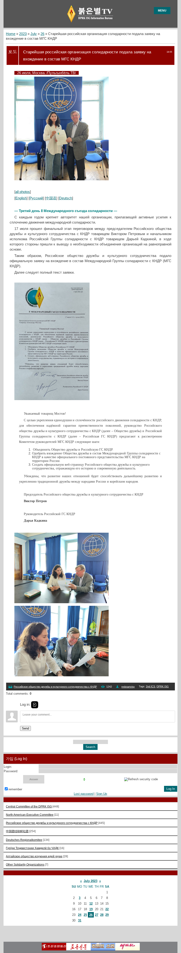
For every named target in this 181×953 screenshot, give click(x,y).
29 (107, 915)
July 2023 (90, 881)
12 (91, 903)
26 (42, 34)
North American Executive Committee (29, 814)
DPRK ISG (162, 686)
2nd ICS (150, 686)
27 (96, 915)
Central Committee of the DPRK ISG (29, 806)
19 (91, 909)
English (21, 198)
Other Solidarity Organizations (25, 864)
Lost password (84, 793)
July (33, 34)
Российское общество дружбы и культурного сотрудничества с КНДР (55, 686)
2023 (23, 34)
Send (25, 728)
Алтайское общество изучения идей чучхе (34, 856)
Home (10, 34)
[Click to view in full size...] (61, 179)
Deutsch (65, 198)
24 (79, 915)
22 (107, 909)
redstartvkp (128, 686)
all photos (22, 192)
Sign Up (101, 793)
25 (85, 915)
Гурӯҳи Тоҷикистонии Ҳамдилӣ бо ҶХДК (32, 848)
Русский (36, 198)
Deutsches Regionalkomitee (24, 839)
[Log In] (34, 704)
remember (15, 789)
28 (101, 915)
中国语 (51, 198)
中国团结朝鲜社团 (17, 831)
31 (79, 920)
